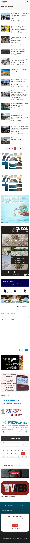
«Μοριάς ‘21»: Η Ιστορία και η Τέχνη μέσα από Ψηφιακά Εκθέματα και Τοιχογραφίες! (19, 60)
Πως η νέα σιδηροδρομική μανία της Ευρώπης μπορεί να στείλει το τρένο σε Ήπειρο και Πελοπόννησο (19, 129)
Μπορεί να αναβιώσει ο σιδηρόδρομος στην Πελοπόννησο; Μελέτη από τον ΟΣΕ (19, 116)
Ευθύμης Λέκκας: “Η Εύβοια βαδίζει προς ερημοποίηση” (18, 50)
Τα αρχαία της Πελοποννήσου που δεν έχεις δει (19, 70)
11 (7, 450)
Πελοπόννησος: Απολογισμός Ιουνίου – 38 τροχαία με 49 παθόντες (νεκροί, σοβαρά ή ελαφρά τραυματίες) (19, 82)
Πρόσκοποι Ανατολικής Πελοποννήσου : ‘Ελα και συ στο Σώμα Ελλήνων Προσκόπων (19, 28)
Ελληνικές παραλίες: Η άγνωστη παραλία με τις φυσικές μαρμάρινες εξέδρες (19, 105)
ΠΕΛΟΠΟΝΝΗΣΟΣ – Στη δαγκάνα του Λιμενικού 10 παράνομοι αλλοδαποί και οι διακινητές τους (20, 16)
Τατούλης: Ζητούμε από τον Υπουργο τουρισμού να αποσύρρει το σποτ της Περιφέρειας (18, 39)
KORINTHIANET (16, 44)
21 (18, 453)
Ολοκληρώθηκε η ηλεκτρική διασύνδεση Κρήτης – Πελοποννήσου (18, 139)
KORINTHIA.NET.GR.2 (17, 53)
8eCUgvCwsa (16, 20)
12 (11, 450)
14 (18, 450)
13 (15, 450)
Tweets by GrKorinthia (6, 510)
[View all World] (15, 473)
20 (15, 453)
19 (11, 453)
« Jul (2, 461)
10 (3, 450)
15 (22, 450)
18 (7, 453)
